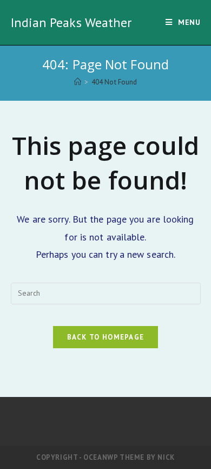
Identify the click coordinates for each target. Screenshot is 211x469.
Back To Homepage (105, 337)
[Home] (77, 82)
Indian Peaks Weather (71, 22)
